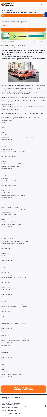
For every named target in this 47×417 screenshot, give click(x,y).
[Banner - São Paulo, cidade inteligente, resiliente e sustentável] (23, 389)
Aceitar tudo (33, 406)
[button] (44, 41)
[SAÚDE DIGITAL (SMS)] (23, 36)
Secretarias (7, 21)
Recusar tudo (42, 406)
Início (3, 21)
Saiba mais (9, 414)
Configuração (25, 406)
